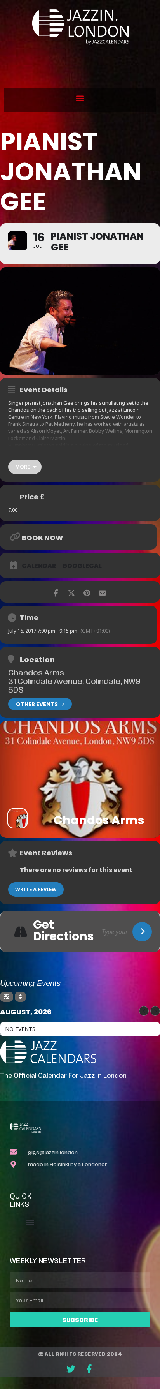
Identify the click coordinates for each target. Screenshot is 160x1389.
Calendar (39, 565)
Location (37, 659)
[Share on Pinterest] (87, 592)
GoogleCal (82, 565)
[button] (80, 98)
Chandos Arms (36, 672)
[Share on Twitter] (71, 592)
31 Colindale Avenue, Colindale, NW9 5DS (74, 685)
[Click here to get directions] (142, 931)
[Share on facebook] (56, 592)
